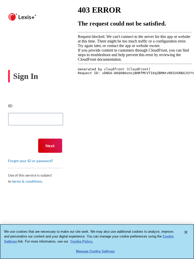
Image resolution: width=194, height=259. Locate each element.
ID (10, 105)
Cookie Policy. (81, 241)
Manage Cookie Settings (95, 251)
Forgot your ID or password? (30, 161)
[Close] (185, 232)
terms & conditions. (27, 181)
